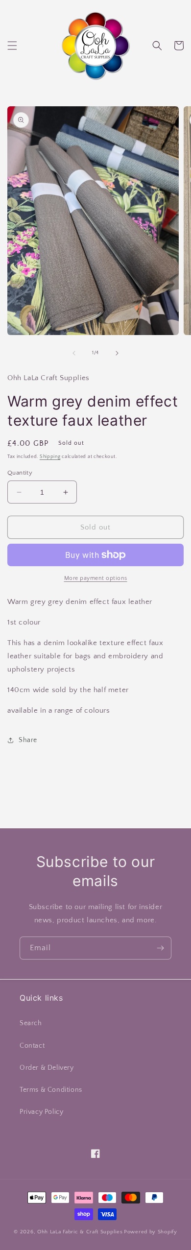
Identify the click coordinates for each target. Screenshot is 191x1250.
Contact (32, 1046)
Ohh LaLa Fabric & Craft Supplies (79, 1232)
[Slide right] (117, 353)
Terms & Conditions (51, 1090)
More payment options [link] (95, 578)
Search (31, 1023)
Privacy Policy (41, 1112)
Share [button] (28, 740)
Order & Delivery (47, 1068)
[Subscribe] (160, 948)
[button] (12, 45)
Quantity (19, 472)
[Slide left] (74, 353)
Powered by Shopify (150, 1232)
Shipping (50, 456)
